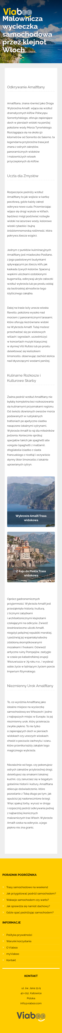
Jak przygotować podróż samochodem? (31, 893)
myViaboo (12, 953)
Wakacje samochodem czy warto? (27, 899)
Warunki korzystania (18, 941)
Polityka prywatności (19, 934)
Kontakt (11, 960)
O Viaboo (12, 947)
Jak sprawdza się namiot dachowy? (28, 906)
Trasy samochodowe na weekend (27, 887)
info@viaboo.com (31, 1003)
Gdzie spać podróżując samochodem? (30, 912)
